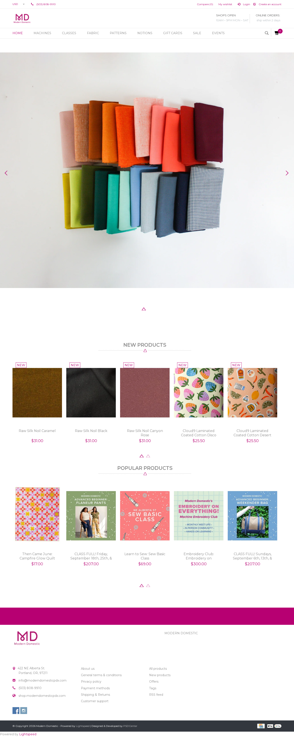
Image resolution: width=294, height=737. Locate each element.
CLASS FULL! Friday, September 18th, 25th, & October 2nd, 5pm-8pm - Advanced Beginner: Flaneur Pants (91, 556)
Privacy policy (91, 681)
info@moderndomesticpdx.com (43, 680)
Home (17, 33)
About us (87, 669)
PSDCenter (130, 726)
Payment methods (95, 688)
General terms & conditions (101, 675)
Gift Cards (172, 33)
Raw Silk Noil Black (91, 431)
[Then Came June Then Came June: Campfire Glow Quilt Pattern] (37, 516)
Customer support (94, 701)
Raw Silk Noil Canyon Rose (145, 433)
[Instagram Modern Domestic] (23, 710)
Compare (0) (205, 4)
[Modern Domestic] (22, 18)
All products (158, 669)
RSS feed (156, 695)
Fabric (93, 33)
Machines (42, 33)
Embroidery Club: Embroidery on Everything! (199, 556)
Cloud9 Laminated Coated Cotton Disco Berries (198, 433)
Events (218, 33)
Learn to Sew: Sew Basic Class (144, 556)
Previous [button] (7, 173)
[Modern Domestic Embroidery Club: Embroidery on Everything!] (198, 516)
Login (246, 4)
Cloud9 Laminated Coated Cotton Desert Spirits (252, 433)
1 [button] (131, 308)
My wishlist (225, 4)
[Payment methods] (260, 726)
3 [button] (144, 308)
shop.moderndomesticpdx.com (42, 696)
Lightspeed (83, 726)
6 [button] (163, 308)
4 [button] (150, 308)
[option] (147, 170)
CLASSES (69, 33)
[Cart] (275, 33)
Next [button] (286, 173)
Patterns (118, 33)
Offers (153, 681)
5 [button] (157, 308)
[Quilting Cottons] (147, 170)
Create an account (270, 4)
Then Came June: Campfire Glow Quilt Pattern (37, 556)
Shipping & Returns (95, 695)
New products (159, 675)
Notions (144, 33)
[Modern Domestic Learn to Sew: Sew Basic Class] (145, 516)
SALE (197, 33)
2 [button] (137, 308)
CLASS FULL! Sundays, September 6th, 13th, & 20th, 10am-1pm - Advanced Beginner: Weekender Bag (252, 556)
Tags (152, 688)
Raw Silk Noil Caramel (37, 431)
